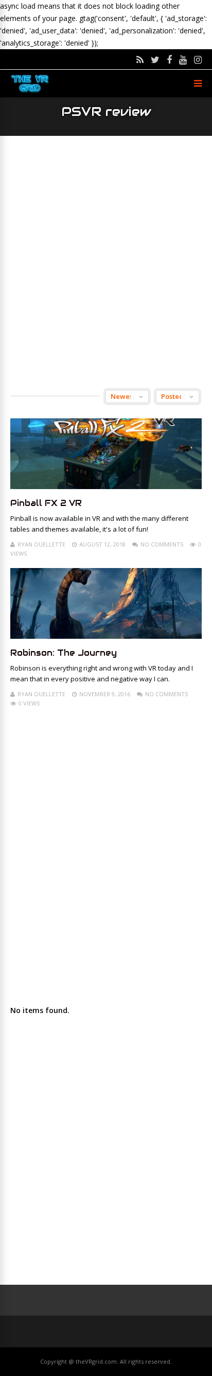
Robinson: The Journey (63, 652)
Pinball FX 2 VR (46, 503)
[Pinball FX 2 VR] (106, 486)
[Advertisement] (106, 262)
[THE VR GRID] (29, 91)
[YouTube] (183, 59)
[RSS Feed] (140, 59)
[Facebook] (169, 59)
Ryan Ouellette (41, 544)
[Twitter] (155, 59)
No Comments (161, 544)
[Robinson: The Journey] (106, 636)
